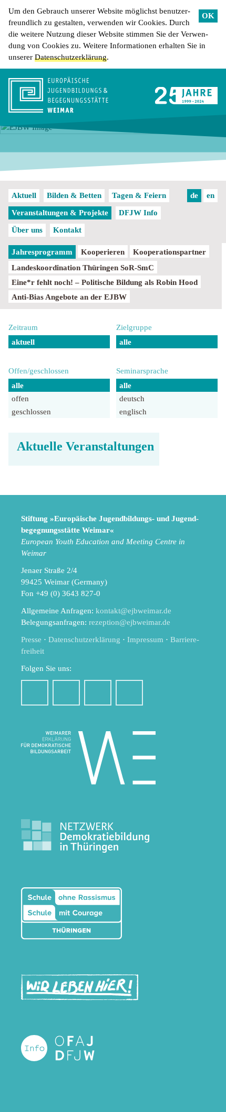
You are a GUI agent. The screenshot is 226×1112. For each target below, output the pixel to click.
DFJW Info (138, 212)
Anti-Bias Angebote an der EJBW (69, 297)
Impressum (145, 639)
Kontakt (67, 230)
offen (20, 398)
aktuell (23, 342)
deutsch (132, 398)
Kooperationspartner (169, 252)
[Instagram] (66, 693)
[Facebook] (34, 693)
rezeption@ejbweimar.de (129, 622)
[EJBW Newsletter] (129, 693)
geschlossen (31, 412)
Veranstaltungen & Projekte (60, 212)
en (210, 195)
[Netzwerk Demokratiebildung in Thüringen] (85, 836)
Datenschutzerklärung (71, 57)
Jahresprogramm (42, 252)
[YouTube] (97, 693)
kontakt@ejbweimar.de (133, 611)
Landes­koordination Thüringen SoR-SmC (83, 267)
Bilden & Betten (74, 195)
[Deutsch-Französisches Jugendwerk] (69, 1048)
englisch (133, 412)
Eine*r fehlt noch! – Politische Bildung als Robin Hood (105, 282)
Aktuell (24, 195)
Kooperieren (103, 252)
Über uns (27, 230)
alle (125, 342)
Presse (31, 639)
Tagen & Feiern (139, 195)
